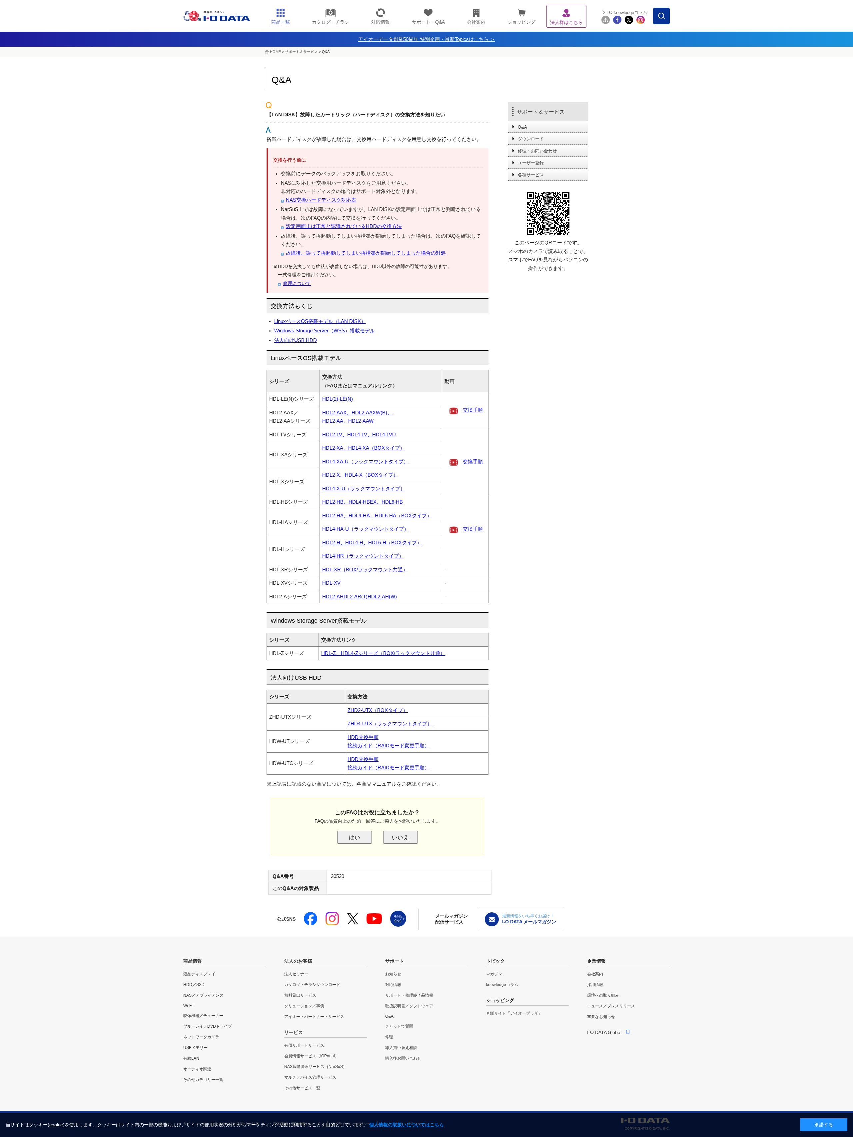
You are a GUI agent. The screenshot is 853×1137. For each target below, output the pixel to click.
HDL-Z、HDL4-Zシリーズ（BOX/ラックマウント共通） (383, 653)
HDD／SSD (194, 984)
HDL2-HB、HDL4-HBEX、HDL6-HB (362, 502)
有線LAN (191, 1058)
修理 (389, 1037)
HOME (275, 52)
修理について (297, 283)
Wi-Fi (188, 1005)
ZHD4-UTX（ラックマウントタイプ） (390, 723)
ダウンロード (531, 138)
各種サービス (531, 174)
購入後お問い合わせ (403, 1058)
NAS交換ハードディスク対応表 (321, 200)
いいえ (400, 837)
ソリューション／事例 (304, 1006)
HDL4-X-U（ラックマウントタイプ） (363, 488)
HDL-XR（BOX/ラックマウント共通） (365, 569)
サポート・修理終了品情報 (409, 995)
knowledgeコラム (502, 984)
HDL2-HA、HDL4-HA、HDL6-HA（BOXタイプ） (377, 515)
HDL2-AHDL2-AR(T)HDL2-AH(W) (359, 596)
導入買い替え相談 (401, 1047)
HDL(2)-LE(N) (337, 399)
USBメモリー (195, 1047)
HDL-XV (331, 583)
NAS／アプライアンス (203, 995)
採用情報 (595, 984)
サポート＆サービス (301, 52)
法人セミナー (296, 974)
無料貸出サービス (300, 995)
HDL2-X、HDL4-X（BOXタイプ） (360, 475)
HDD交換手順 (363, 737)
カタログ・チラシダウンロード (312, 984)
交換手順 (473, 410)
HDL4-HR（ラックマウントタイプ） (363, 556)
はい (354, 837)
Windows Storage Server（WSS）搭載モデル (324, 330)
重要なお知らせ (601, 1016)
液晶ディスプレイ (199, 974)
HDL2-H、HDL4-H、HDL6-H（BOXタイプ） (372, 542)
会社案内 (595, 974)
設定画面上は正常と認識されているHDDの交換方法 (344, 226)
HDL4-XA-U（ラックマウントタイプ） (365, 461)
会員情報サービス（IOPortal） (311, 1056)
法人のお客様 (298, 961)
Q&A (522, 127)
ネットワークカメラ (201, 1037)
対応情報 (393, 984)
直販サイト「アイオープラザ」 (514, 1013)
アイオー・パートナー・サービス (314, 1016)
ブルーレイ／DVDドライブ (207, 1026)
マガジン (494, 974)
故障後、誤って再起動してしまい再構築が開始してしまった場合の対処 (366, 253)
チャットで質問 (399, 1026)
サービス (293, 1032)
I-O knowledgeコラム (626, 12)
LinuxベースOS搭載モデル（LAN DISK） (320, 321)
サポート (394, 961)
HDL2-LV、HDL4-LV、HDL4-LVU (359, 434)
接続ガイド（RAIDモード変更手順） (388, 745)
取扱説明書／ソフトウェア (409, 1006)
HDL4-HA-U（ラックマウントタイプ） (365, 529)
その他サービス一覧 (302, 1088)
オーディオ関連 (197, 1069)
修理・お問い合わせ (537, 150)
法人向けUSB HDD (295, 340)
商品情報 (192, 961)
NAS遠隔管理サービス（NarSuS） (315, 1066)
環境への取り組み (603, 995)
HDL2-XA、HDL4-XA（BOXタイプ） (363, 448)
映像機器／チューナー (203, 1015)
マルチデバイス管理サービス (310, 1077)
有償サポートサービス (304, 1045)
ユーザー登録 (531, 162)
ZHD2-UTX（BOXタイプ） (378, 710)
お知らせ (393, 974)
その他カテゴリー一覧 (203, 1079)
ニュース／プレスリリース (611, 1006)
